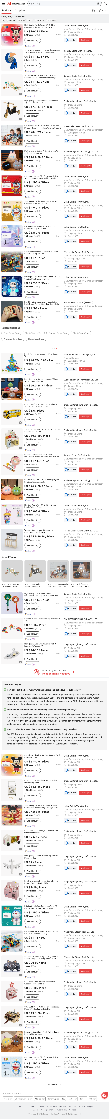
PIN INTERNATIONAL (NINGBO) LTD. (81, 302)
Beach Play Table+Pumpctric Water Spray (41, 355)
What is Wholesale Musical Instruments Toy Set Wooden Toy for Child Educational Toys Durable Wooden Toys (12, 585)
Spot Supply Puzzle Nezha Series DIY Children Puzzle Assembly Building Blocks (41, 806)
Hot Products (21, 1106)
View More (53, 1084)
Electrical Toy (9, 333)
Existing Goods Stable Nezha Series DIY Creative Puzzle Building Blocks (42, 278)
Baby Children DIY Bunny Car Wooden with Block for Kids (41, 832)
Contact (72, 1110)
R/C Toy (30, 20)
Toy (3, 20)
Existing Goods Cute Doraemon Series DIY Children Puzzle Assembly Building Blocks (41, 907)
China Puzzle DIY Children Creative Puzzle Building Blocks (42, 756)
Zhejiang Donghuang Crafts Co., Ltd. (81, 101)
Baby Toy (24, 333)
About (35, 1110)
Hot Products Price (36, 1106)
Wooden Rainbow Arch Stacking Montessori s (42, 620)
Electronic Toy (40, 20)
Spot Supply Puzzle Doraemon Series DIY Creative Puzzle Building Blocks (42, 202)
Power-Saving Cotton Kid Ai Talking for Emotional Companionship (41, 481)
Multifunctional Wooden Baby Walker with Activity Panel (40, 781)
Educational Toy (85, 333)
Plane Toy (8, 339)
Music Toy (8, 1099)
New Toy (83, 1099)
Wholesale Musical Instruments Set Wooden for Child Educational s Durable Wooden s (40, 76)
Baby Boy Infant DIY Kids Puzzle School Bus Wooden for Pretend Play (41, 405)
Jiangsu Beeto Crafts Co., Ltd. (78, 50)
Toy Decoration (51, 20)
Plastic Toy (72, 1099)
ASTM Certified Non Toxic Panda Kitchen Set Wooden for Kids (42, 430)
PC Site (82, 1106)
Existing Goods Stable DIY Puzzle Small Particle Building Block (40, 227)
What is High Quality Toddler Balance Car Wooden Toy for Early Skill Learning (34, 585)
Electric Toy (21, 20)
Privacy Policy (61, 1110)
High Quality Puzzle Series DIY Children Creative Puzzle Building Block (39, 26)
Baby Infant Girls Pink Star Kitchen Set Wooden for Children (39, 983)
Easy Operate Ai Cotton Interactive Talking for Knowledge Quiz (41, 380)
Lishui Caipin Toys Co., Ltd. (76, 25)
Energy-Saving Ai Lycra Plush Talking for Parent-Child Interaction (42, 1033)
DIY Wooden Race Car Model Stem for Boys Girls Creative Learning (41, 932)
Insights (90, 1106)
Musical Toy (40, 1099)
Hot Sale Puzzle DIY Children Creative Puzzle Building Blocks (40, 506)
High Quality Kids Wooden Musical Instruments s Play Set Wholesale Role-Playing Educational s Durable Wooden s (41, 594)
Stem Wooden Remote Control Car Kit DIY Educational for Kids (41, 253)
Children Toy (11, 20)
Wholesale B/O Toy (64, 333)
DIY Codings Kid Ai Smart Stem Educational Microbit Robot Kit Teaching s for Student (42, 127)
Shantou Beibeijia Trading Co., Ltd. (80, 354)
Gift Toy (92, 1099)
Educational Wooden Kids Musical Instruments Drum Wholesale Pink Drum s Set (42, 456)
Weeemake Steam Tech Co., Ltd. (79, 126)
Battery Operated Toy (56, 1099)
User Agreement (47, 1110)
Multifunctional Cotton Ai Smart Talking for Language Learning (41, 152)
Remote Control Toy (43, 333)
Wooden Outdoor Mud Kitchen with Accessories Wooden (38, 531)
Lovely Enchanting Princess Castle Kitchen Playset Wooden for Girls (41, 882)
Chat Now (72, 40)
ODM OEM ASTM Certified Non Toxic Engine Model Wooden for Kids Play (42, 1008)
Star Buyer (72, 1106)
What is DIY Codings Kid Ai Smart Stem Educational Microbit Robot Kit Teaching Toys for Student (58, 585)
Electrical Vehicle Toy (23, 1099)
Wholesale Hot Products (56, 1106)
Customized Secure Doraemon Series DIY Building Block (41, 1058)
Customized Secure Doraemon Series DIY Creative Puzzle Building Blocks (41, 177)
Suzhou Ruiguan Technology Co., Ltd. (81, 151)
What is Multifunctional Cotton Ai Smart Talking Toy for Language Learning (81, 585)
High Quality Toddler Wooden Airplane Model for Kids (41, 857)
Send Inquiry (32, 40)
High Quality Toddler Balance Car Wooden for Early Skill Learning (41, 102)
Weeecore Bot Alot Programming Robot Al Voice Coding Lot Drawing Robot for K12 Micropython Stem (41, 957)
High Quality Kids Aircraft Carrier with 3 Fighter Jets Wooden (40, 645)
